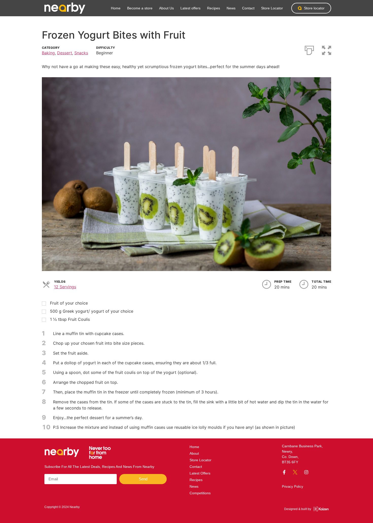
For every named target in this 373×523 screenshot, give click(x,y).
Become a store (139, 8)
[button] (326, 49)
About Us (166, 8)
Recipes (213, 8)
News (231, 8)
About (194, 453)
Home (116, 8)
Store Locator (272, 8)
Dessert (64, 52)
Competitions (200, 493)
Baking (48, 52)
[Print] (309, 49)
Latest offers (190, 8)
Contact (248, 8)
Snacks (81, 52)
